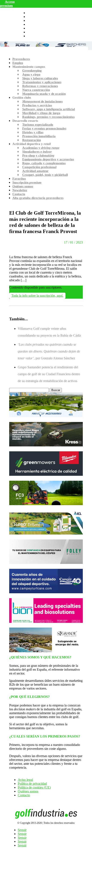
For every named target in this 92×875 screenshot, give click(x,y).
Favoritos (19, 178)
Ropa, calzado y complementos (44, 163)
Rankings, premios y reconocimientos (48, 117)
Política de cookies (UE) (34, 787)
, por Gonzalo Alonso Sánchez (49, 351)
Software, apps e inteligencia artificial (48, 109)
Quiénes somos (22, 186)
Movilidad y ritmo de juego (41, 113)
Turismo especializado (37, 124)
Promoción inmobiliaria (39, 136)
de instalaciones (42, 101)
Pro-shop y (38, 155)
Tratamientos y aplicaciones (41, 82)
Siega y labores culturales (40, 78)
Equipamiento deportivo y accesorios (48, 159)
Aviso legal (25, 780)
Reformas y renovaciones (40, 86)
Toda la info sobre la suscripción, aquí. (37, 295)
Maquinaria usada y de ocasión (44, 93)
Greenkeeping (32, 70)
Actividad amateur (35, 171)
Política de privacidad (32, 783)
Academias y (40, 147)
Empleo (17, 63)
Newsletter (19, 190)
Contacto (18, 194)
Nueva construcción (36, 90)
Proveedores (21, 59)
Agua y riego (31, 74)
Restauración (31, 140)
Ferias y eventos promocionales (44, 128)
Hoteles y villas (32, 132)
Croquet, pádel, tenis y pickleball (45, 174)
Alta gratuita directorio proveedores (38, 198)
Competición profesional (39, 167)
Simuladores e (37, 151)
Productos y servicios (37, 105)
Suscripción (27, 182)
